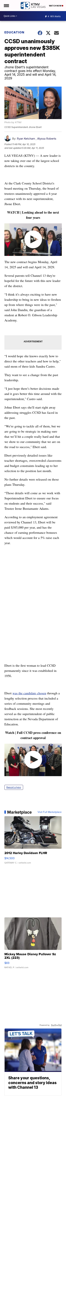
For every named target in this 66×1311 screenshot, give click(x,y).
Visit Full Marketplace (50, 812)
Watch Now (55, 6)
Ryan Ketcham (26, 138)
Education (14, 32)
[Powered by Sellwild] (56, 1025)
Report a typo (13, 787)
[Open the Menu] (6, 5)
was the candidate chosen (29, 693)
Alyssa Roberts (46, 138)
